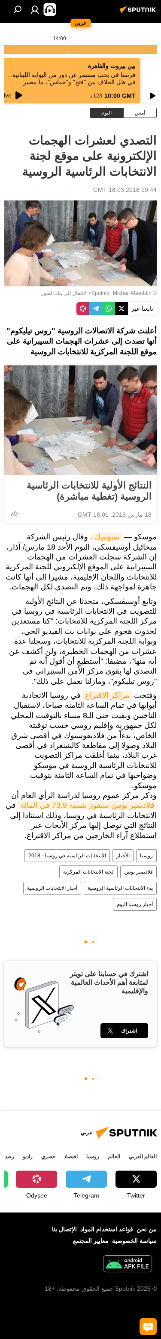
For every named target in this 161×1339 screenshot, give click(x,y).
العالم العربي (143, 1156)
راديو (28, 1156)
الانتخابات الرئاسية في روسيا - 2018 (67, 856)
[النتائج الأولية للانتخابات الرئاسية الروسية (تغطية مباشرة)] (80, 420)
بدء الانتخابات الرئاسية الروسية (120, 888)
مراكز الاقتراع (107, 695)
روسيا (146, 856)
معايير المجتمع (91, 1240)
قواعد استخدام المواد (106, 1229)
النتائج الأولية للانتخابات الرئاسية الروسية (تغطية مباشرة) (89, 491)
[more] (14, 513)
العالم (114, 1156)
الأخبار (123, 856)
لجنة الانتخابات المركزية (88, 872)
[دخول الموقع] (34, 9)
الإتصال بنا (64, 1229)
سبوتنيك (107, 537)
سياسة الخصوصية (134, 1240)
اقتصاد (71, 1156)
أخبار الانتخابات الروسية (52, 888)
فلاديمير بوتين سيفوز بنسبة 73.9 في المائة (87, 805)
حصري (48, 1156)
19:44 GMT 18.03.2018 (125, 189)
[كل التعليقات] (148, 1326)
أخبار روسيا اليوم (135, 904)
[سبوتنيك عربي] (139, 12)
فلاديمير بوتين (138, 872)
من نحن (147, 1229)
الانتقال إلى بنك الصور (64, 293)
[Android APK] (127, 1264)
